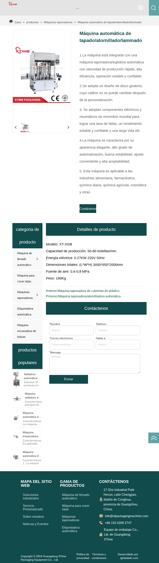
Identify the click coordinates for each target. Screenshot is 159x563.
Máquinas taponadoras (58, 22)
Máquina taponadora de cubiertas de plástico (88, 290)
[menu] (77, 8)
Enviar (68, 379)
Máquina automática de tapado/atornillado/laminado (110, 22)
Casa (18, 22)
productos (32, 22)
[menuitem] (77, 8)
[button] (77, 8)
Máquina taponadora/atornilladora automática (89, 296)
